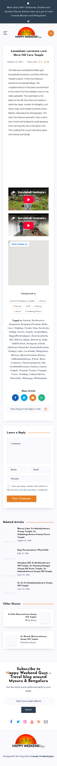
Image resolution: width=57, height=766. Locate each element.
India (44, 339)
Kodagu (12, 351)
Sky (44, 363)
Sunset (43, 366)
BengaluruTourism (31, 324)
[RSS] (39, 721)
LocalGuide (29, 351)
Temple (14, 370)
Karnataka (23, 347)
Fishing (12, 332)
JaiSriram (12, 347)
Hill (28, 306)
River (42, 359)
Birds (44, 324)
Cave (10, 328)
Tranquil (42, 370)
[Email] (46, 721)
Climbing (18, 328)
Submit (28, 710)
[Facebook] (11, 721)
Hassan (18, 306)
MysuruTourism (28, 355)
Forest (43, 301)
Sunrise (34, 366)
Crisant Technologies (42, 756)
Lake (19, 351)
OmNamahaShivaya (21, 359)
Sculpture (16, 363)
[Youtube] (32, 721)
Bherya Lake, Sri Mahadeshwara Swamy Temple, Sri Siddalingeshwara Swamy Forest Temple (33, 533)
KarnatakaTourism (39, 347)
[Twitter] (18, 721)
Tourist (32, 370)
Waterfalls (15, 378)
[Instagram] (25, 721)
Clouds (28, 328)
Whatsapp (27, 378)
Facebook (44, 328)
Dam (35, 328)
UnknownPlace (37, 374)
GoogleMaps (40, 332)
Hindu (26, 339)
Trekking (23, 374)
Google (29, 332)
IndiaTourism (18, 343)
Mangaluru (42, 351)
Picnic (18, 311)
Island (41, 343)
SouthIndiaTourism (19, 366)
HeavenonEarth (39, 336)
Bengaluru (14, 324)
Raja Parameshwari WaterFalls (32, 550)
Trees (14, 374)
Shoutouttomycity (31, 363)
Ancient (27, 320)
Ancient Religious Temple (23, 301)
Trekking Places (34, 311)
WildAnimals (40, 378)
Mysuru (15, 355)
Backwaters (38, 320)
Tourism (23, 370)
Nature (39, 306)
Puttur (35, 359)
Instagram (31, 343)
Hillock (18, 339)
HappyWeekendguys (19, 336)
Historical (36, 339)
